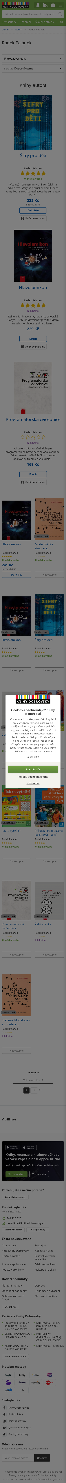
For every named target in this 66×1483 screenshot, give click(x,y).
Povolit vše (33, 769)
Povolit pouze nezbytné (33, 776)
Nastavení (33, 783)
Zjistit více (33, 756)
